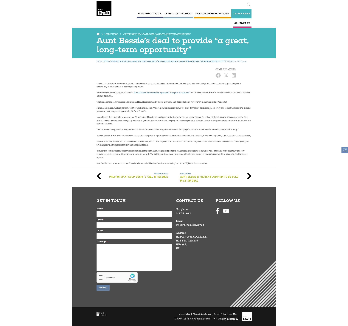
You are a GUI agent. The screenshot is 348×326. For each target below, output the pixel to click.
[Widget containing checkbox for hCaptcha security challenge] (117, 277)
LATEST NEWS (241, 13)
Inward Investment (178, 13)
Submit (103, 287)
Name (101, 208)
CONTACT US (242, 23)
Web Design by (220, 319)
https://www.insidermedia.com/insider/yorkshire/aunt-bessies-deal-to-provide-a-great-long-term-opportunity (163, 61)
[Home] (108, 8)
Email (100, 219)
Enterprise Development (212, 13)
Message (102, 241)
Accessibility (184, 314)
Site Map (233, 314)
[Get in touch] (344, 150)
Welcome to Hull (149, 13)
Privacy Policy (220, 314)
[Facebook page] (218, 211)
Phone (100, 230)
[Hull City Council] (102, 313)
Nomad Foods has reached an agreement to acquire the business (161, 92)
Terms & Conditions (202, 314)
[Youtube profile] (226, 211)
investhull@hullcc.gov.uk (190, 225)
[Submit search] (249, 4)
